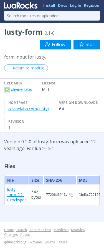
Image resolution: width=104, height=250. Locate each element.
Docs (62, 5)
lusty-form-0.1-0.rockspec (16, 194)
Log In (75, 5)
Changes (11, 234)
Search (21, 230)
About (25, 234)
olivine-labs (21, 89)
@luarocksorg (15, 242)
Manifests (61, 230)
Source (49, 242)
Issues (62, 242)
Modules (78, 230)
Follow (58, 44)
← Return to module (26, 68)
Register (92, 5)
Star (90, 44)
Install (49, 5)
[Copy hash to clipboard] (71, 195)
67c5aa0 (36, 242)
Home (9, 230)
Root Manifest (40, 230)
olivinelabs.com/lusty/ (28, 108)
